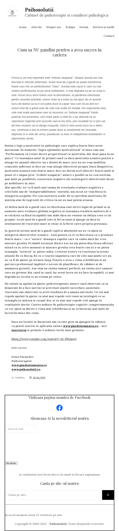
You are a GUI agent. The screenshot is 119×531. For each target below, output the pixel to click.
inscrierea (18, 330)
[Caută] (108, 495)
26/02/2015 (39, 377)
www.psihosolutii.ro (25, 369)
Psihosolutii (39, 10)
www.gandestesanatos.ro (80, 326)
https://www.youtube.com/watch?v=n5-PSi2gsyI (43, 339)
